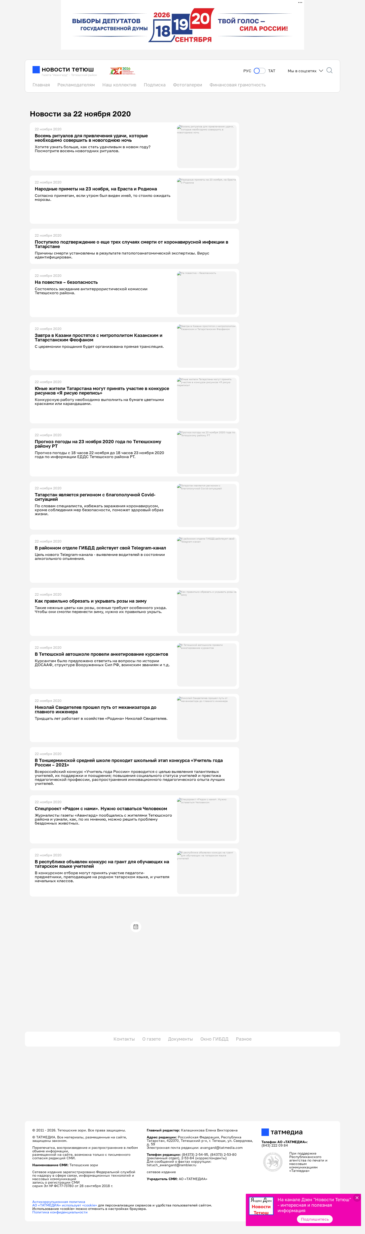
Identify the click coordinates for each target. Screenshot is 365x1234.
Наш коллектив (119, 84)
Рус (247, 71)
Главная (41, 84)
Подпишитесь (315, 1219)
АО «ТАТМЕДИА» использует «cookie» (64, 1205)
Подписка (155, 84)
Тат (271, 71)
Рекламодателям (76, 84)
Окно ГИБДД (214, 1039)
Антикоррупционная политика (58, 1201)
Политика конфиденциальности (60, 1212)
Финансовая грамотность (238, 84)
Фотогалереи (187, 84)
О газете (151, 1039)
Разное (244, 1039)
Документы (180, 1039)
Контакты (124, 1039)
